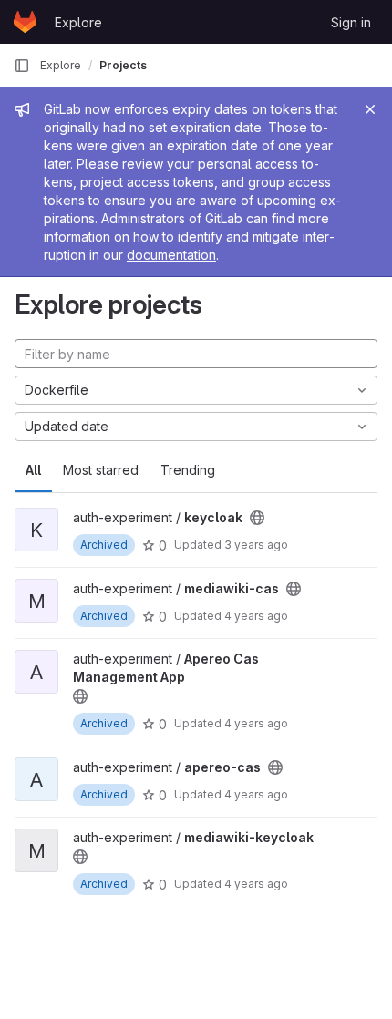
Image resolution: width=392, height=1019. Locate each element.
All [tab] (33, 470)
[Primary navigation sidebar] (21, 65)
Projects (123, 65)
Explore (78, 22)
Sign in (351, 22)
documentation (171, 254)
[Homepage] (25, 21)
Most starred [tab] (101, 470)
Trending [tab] (187, 470)
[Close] (370, 109)
